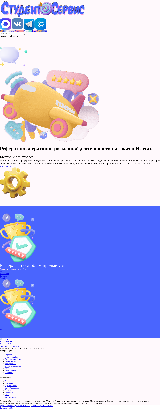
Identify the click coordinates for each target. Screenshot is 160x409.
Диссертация (10, 361)
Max (2, 271)
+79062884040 (6, 344)
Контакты (9, 383)
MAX (10, 408)
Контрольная (10, 364)
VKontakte (4, 274)
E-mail (2, 278)
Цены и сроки (11, 386)
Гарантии (9, 390)
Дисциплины (10, 370)
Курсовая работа (12, 357)
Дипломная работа (13, 359)
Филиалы (9, 373)
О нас (7, 381)
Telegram (3, 276)
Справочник (10, 397)
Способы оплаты (12, 388)
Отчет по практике (13, 366)
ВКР (7, 368)
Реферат (8, 355)
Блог (7, 395)
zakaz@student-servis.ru (9, 346)
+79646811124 (6, 341)
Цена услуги (5, 166)
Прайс (50, 406)
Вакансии (9, 392)
